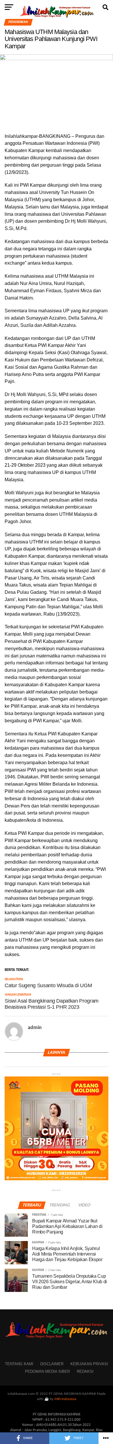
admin (35, 1027)
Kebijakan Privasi (89, 1364)
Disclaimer (51, 1364)
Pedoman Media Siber (47, 1371)
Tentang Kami (19, 1364)
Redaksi (85, 1371)
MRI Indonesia (65, 1399)
